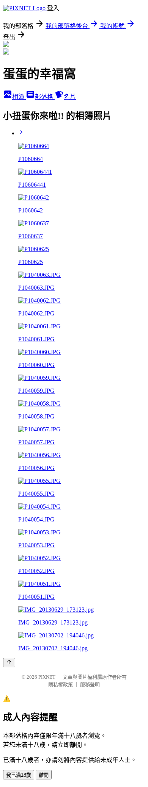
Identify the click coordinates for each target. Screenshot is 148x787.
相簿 (19, 97)
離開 (44, 775)
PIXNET (46, 677)
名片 (70, 97)
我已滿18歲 (18, 775)
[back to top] (9, 662)
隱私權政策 (60, 684)
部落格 (45, 97)
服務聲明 (90, 684)
